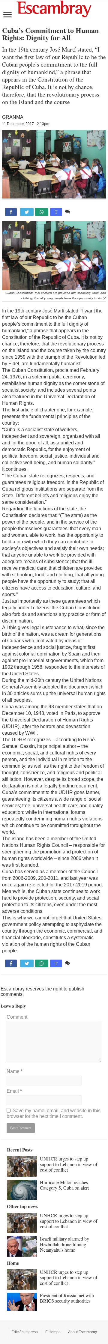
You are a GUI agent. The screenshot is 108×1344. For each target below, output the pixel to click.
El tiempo (53, 1332)
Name (14, 1071)
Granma (12, 117)
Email (14, 1091)
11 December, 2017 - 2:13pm (25, 124)
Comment (17, 1017)
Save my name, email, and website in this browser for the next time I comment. (53, 1113)
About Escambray (82, 1332)
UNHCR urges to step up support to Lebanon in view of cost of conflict (68, 1164)
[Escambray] (54, 8)
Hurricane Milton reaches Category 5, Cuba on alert (64, 1185)
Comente (81, 211)
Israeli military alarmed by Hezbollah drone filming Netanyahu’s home (64, 1244)
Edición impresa (24, 1332)
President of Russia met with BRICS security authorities (67, 1298)
